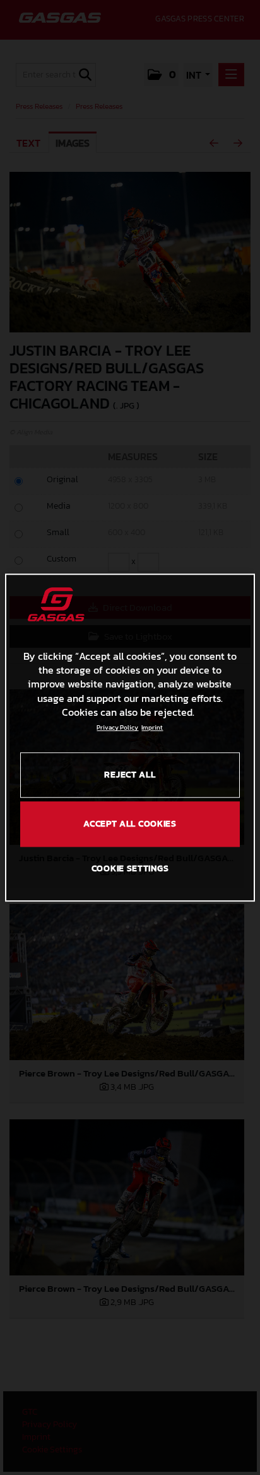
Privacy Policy (117, 728)
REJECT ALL (129, 775)
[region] (129, 738)
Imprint (152, 728)
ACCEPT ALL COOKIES (130, 823)
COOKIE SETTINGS (130, 868)
